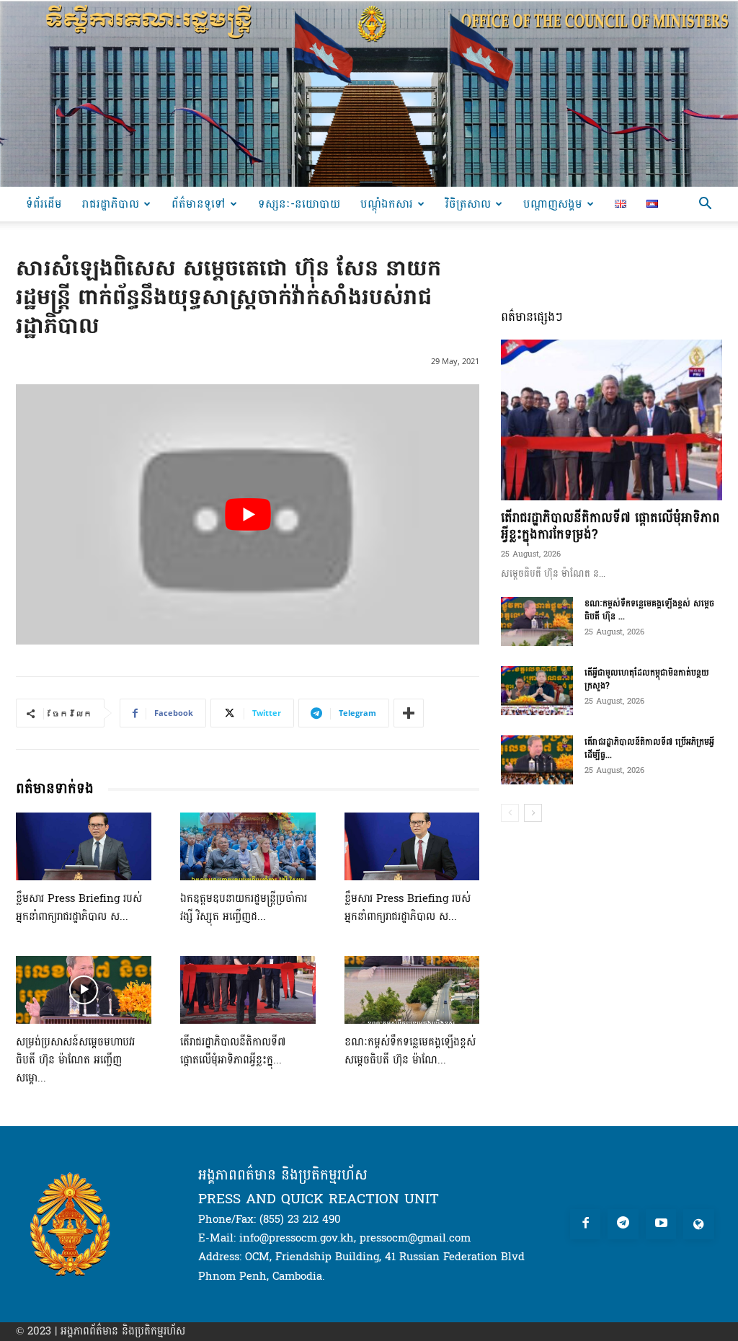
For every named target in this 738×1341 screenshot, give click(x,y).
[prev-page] (510, 813)
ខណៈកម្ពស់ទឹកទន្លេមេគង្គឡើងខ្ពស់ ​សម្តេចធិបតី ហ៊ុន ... (649, 610)
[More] (409, 713)
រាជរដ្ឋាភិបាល (110, 203)
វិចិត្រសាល (468, 203)
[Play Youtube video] (247, 514)
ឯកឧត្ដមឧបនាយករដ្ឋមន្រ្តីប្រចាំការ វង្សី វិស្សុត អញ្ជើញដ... (243, 907)
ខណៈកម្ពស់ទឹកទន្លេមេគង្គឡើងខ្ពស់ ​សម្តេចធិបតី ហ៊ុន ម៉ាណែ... (411, 1051)
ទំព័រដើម (44, 203)
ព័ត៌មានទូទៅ (199, 203)
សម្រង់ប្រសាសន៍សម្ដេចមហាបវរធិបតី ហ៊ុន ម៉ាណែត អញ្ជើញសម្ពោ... (75, 1060)
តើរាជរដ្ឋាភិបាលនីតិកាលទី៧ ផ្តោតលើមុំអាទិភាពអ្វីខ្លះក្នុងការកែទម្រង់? (610, 526)
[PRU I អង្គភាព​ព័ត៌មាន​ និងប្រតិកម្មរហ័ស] (369, 93)
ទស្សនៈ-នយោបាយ (299, 203)
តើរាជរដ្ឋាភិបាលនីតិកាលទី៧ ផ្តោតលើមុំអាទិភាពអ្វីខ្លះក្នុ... (233, 1051)
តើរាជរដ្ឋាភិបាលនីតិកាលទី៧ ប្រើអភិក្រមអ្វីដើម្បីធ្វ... (649, 748)
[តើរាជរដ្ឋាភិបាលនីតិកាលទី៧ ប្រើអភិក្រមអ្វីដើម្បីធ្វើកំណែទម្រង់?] (537, 760)
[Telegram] (623, 1224)
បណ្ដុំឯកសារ (386, 203)
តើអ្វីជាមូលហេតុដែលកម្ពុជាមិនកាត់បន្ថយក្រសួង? (646, 679)
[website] (698, 1224)
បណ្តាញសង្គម (552, 203)
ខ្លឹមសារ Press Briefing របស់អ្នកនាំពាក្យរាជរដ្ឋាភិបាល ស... (79, 907)
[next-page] (533, 813)
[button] (705, 205)
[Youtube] (661, 1224)
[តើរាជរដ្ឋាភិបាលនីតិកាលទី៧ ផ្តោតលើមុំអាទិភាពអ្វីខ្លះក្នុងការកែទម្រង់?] (248, 990)
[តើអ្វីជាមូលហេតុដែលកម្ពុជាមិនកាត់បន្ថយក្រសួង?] (537, 691)
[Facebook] (585, 1224)
